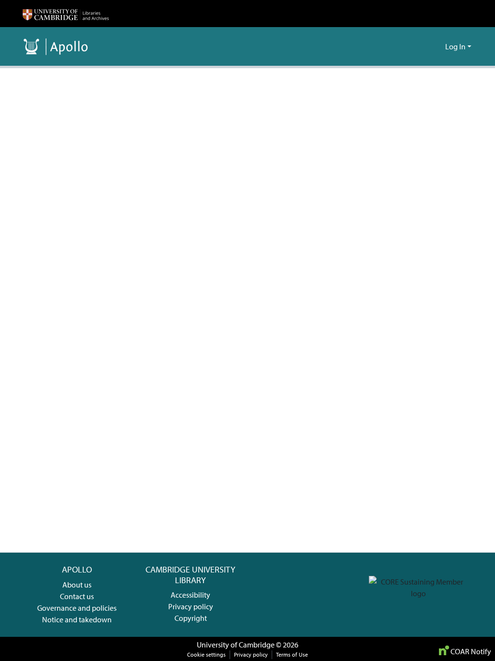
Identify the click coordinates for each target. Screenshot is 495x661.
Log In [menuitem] (455, 46)
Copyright (191, 618)
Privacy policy (190, 606)
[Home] (66, 13)
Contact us (77, 596)
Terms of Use (292, 654)
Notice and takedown (77, 619)
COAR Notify (470, 651)
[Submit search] (422, 46)
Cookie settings (206, 654)
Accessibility (190, 595)
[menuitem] (436, 46)
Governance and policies (76, 608)
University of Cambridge (236, 644)
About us (76, 584)
